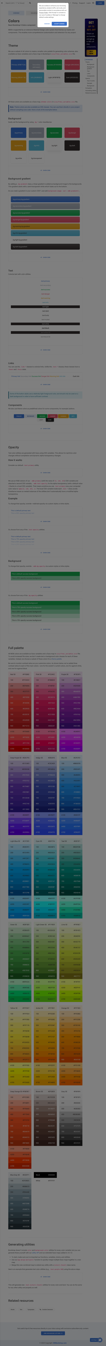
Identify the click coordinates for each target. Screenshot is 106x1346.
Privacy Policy (43, 12)
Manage (47, 24)
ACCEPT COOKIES (59, 24)
